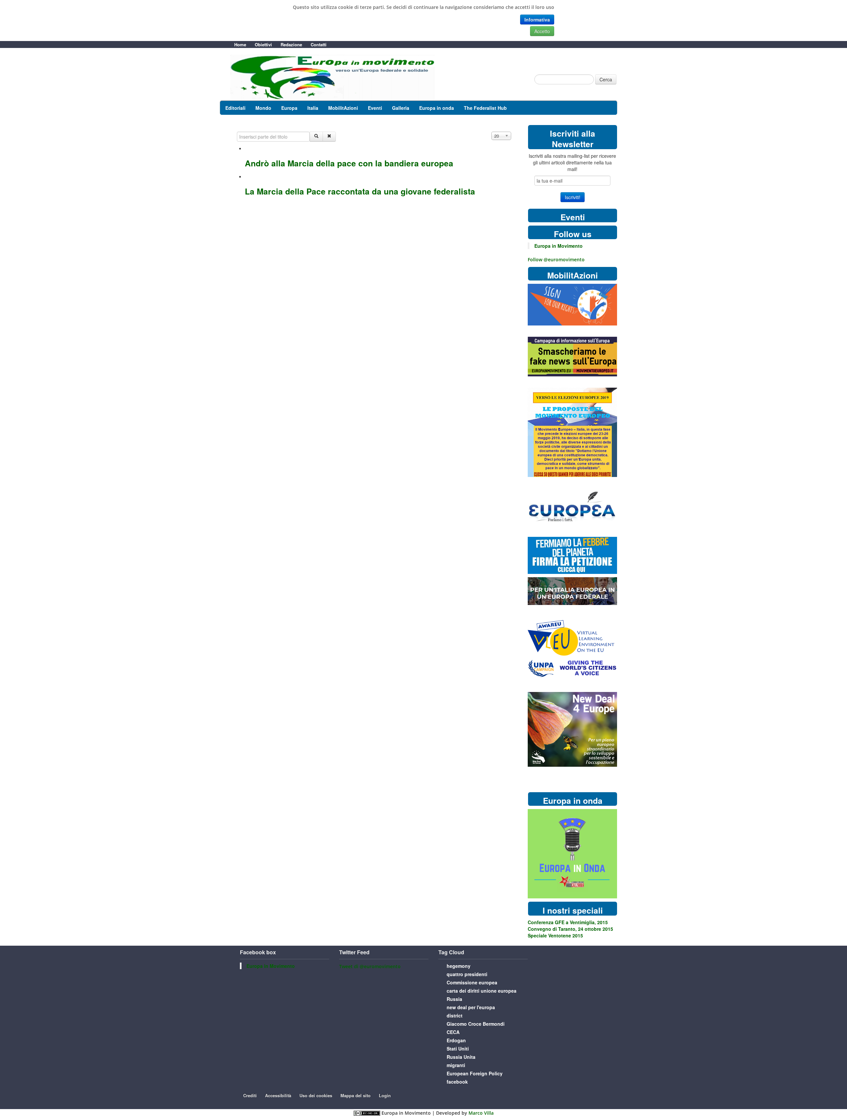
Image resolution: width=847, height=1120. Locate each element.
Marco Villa (481, 1113)
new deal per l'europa (471, 1007)
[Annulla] (329, 137)
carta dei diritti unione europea (481, 990)
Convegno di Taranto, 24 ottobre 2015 (570, 929)
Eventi (375, 108)
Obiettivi (263, 44)
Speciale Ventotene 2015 (555, 935)
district (455, 1015)
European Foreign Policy (475, 1073)
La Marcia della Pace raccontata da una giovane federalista (360, 191)
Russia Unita (461, 1057)
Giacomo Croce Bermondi (476, 1023)
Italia (312, 108)
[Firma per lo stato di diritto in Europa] (572, 304)
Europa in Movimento (558, 245)
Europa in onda (436, 108)
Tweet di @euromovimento (370, 966)
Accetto (542, 31)
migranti (456, 1065)
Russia (454, 999)
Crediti (250, 1095)
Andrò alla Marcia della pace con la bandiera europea (349, 163)
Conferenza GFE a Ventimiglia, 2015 (568, 922)
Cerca (606, 79)
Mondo (263, 108)
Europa (289, 108)
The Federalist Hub (485, 108)
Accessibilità (278, 1095)
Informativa (537, 19)
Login (385, 1095)
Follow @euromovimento (556, 259)
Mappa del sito (355, 1095)
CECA (453, 1032)
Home (240, 44)
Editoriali (235, 108)
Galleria (400, 108)
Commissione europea (472, 982)
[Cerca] (316, 137)
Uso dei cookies (315, 1095)
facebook (457, 1081)
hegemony (458, 966)
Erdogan (456, 1040)
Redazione (291, 44)
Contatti (319, 44)
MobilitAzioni (343, 108)
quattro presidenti (467, 974)
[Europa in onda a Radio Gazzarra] (572, 853)
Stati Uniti (458, 1048)
